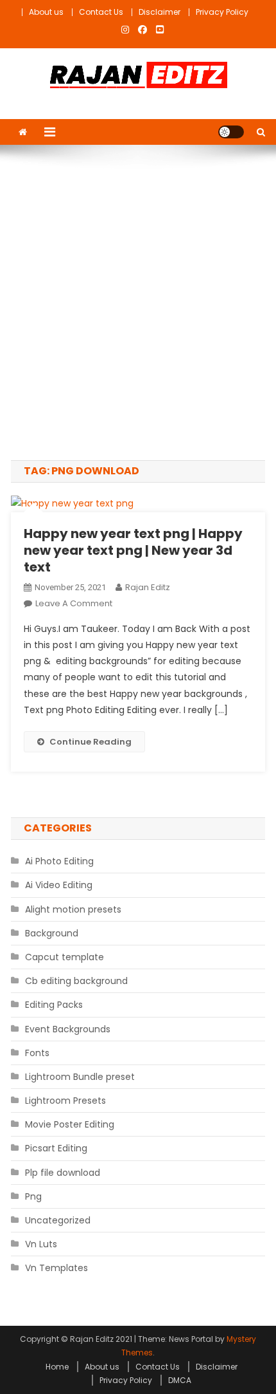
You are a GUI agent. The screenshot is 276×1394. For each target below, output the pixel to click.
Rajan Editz (147, 587)
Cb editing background (76, 980)
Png (33, 1196)
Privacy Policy (222, 11)
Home (57, 1366)
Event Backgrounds (67, 1029)
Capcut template (64, 957)
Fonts (37, 1052)
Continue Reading (90, 742)
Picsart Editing (56, 1148)
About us (46, 11)
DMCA (179, 1380)
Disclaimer (159, 11)
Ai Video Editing (58, 884)
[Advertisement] (138, 302)
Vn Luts (41, 1244)
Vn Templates (56, 1267)
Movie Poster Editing (69, 1124)
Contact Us (101, 11)
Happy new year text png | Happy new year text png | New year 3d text (133, 550)
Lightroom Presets (65, 1100)
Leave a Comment (73, 603)
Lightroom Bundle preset (80, 1076)
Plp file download (62, 1172)
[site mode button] (231, 131)
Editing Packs (54, 1004)
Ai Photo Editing (59, 861)
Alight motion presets (73, 909)
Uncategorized (58, 1220)
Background (51, 933)
